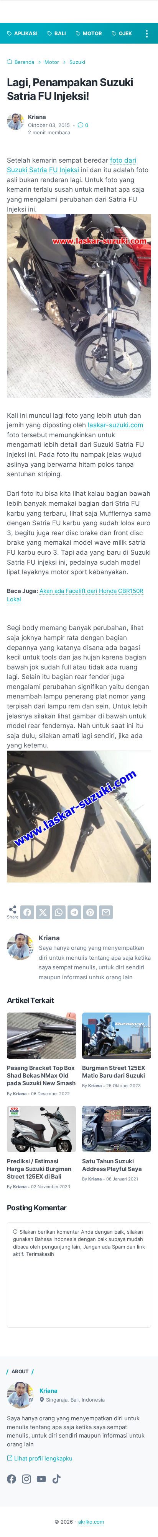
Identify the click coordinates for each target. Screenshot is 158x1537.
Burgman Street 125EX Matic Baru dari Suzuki (113, 1072)
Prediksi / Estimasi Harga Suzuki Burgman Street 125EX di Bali (39, 1169)
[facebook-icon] (11, 1480)
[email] (106, 912)
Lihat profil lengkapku (42, 1458)
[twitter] (43, 912)
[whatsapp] (59, 912)
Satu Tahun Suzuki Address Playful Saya (112, 1165)
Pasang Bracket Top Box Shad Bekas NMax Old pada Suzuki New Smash (41, 1076)
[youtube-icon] (41, 1480)
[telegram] (74, 912)
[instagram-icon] (26, 1480)
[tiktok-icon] (56, 1480)
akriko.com (91, 1522)
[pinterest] (90, 912)
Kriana (49, 1390)
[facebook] (27, 912)
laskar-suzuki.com (115, 425)
